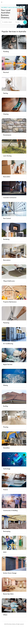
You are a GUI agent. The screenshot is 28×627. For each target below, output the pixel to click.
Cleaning (5, 114)
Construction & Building (10, 510)
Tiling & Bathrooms (9, 281)
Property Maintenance (9, 302)
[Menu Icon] (1, 2)
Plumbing (6, 51)
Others (5, 615)
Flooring (5, 427)
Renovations (6, 260)
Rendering (6, 239)
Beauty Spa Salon (8, 594)
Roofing (5, 406)
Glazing (5, 385)
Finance (5, 490)
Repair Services (7, 364)
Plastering (6, 323)
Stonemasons (7, 135)
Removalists (6, 177)
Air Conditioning (8, 344)
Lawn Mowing (7, 156)
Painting (5, 93)
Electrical (6, 72)
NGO (4, 552)
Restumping (6, 531)
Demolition (6, 448)
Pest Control (7, 218)
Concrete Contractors (9, 197)
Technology (6, 469)
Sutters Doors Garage (9, 573)
